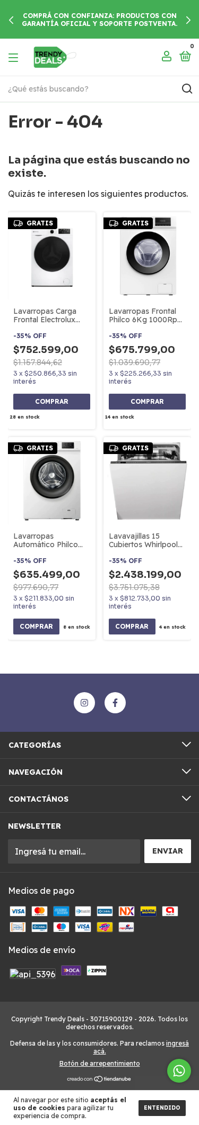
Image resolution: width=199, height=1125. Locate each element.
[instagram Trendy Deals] (84, 702)
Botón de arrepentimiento (99, 1063)
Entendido (162, 1107)
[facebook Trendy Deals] (115, 702)
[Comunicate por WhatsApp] (179, 1071)
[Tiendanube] (99, 1079)
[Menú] (15, 57)
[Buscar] (186, 88)
